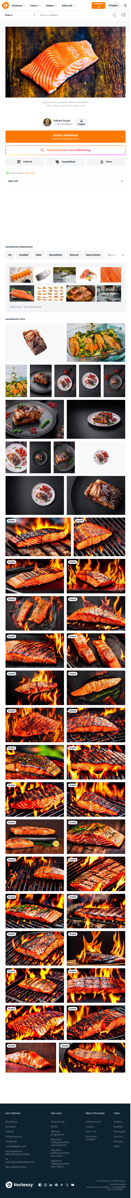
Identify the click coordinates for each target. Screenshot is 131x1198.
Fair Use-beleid (112, 1187)
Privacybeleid (116, 1185)
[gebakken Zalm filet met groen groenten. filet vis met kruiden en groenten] (96, 341)
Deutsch (116, 1134)
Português (117, 1130)
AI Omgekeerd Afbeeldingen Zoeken (17, 1151)
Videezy (9, 1130)
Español (115, 1125)
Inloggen (113, 5)
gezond (74, 253)
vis (10, 253)
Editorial (67, 5)
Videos (50, 5)
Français (116, 1139)
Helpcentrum (93, 1120)
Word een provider (91, 1136)
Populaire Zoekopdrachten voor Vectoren (60, 1140)
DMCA (54, 1125)
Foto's (34, 5)
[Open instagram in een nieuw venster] (45, 1183)
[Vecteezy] (5, 5)
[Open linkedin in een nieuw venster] (50, 1183)
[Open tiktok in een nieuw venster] (61, 1183)
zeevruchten (93, 253)
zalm (39, 253)
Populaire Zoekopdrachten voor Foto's (60, 1151)
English (115, 1120)
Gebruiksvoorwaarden (95, 1185)
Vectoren (17, 5)
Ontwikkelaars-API (15, 1144)
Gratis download (65, 136)
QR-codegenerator (16, 1165)
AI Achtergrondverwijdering (19, 1159)
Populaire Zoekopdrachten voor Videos (60, 1162)
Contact (90, 1125)
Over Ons (91, 1130)
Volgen (81, 124)
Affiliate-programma (57, 1131)
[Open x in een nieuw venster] (67, 1183)
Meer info (13, 179)
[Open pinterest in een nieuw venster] (56, 1183)
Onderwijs (11, 1139)
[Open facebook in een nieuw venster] (40, 1183)
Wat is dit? (29, 173)
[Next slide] (117, 253)
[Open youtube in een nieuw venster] (72, 1183)
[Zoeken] (114, 15)
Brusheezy (11, 1120)
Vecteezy (10, 1125)
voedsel (23, 253)
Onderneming (13, 1134)
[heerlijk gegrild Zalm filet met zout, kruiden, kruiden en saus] (34, 341)
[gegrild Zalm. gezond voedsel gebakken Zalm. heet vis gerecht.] (38, 535)
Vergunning (57, 1120)
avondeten (55, 253)
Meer (114, 1144)
